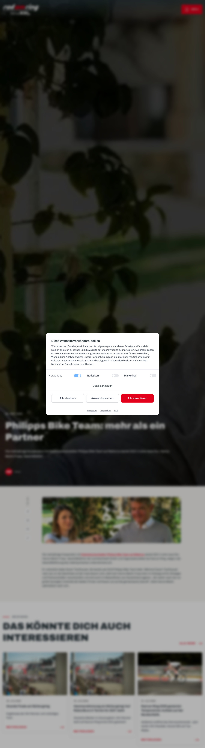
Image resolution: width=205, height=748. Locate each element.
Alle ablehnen (68, 398)
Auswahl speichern (102, 398)
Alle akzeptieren (137, 398)
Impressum (92, 411)
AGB (116, 411)
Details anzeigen (102, 385)
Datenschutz (105, 411)
